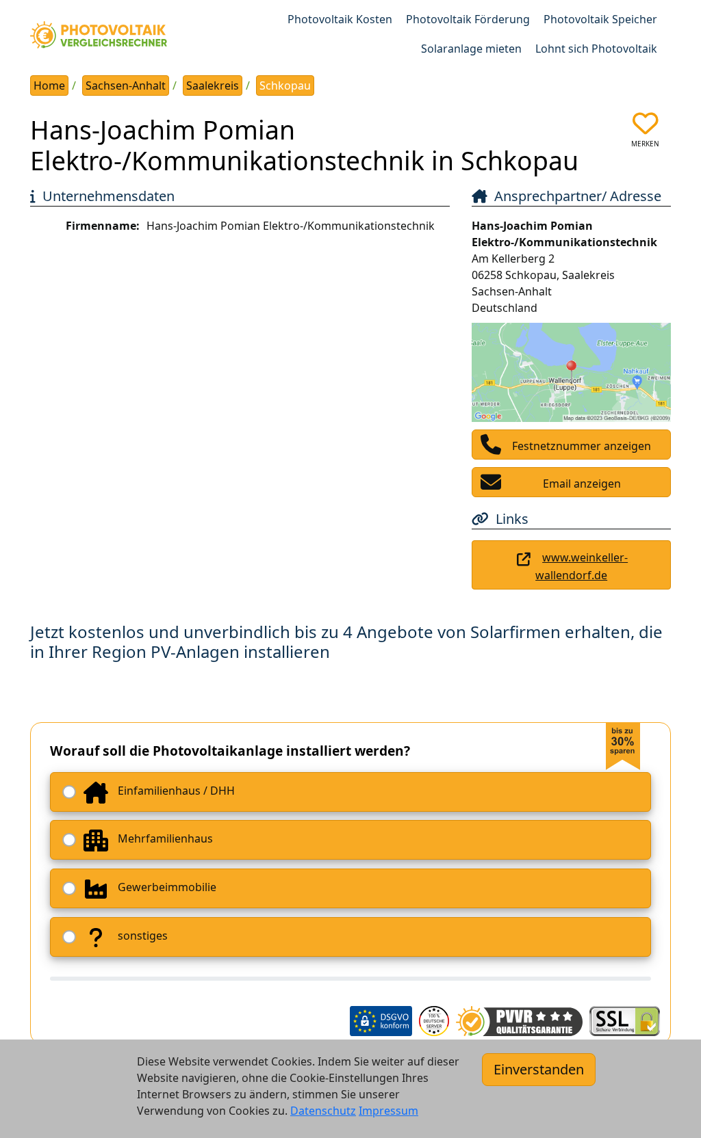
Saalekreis (212, 85)
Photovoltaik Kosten (340, 19)
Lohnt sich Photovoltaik (596, 48)
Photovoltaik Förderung (468, 19)
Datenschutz (323, 1110)
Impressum (388, 1110)
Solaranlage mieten (471, 48)
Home (49, 85)
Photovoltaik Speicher (600, 19)
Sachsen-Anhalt (126, 85)
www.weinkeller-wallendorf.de (581, 566)
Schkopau (285, 85)
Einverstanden (539, 1069)
